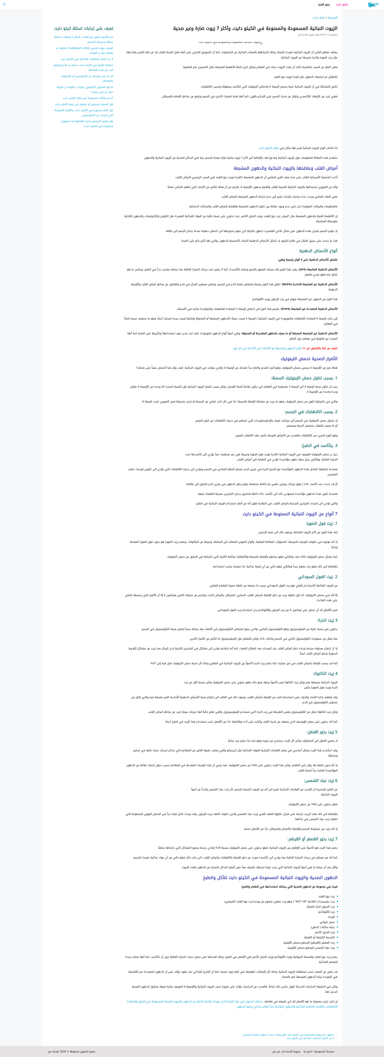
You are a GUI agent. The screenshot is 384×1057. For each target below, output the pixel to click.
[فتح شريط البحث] (4, 4)
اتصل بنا (308, 1051)
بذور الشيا (324, 4)
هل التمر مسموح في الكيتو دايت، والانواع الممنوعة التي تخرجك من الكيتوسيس (83, 112)
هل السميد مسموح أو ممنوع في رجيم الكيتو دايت (84, 104)
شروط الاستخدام (291, 1051)
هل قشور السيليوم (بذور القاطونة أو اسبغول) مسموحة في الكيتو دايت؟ (87, 123)
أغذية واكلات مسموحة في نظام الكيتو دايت (88, 98)
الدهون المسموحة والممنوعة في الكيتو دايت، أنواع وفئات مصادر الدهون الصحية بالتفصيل (288, 1035)
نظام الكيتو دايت (269, 148)
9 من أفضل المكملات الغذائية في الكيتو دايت (310, 1038)
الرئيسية (333, 17)
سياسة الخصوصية (324, 1051)
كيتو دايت (342, 4)
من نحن (276, 1051)
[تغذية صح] (367, 4)
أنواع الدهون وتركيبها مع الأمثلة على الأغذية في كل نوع (267, 348)
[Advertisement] (248, 124)
